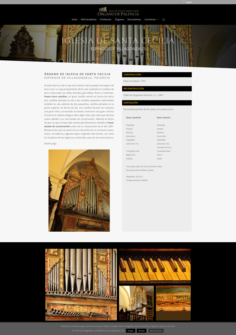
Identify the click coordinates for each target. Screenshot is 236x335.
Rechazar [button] (141, 331)
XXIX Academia (88, 19)
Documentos (134, 19)
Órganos (119, 19)
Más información (156, 331)
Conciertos (150, 19)
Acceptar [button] (131, 331)
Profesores (105, 19)
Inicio (74, 19)
